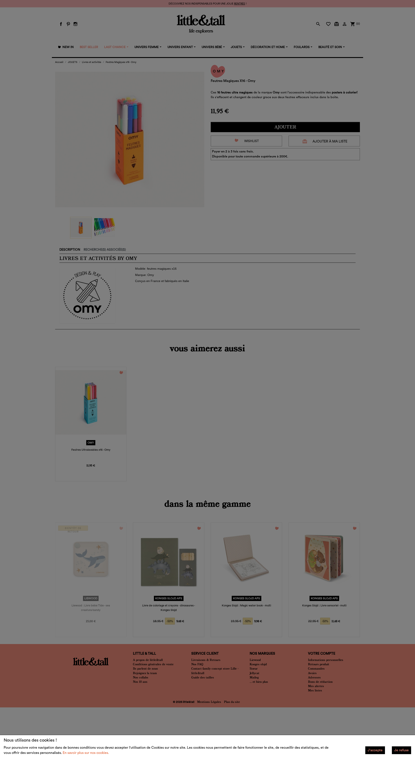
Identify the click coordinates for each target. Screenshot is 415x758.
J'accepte (375, 750)
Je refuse (401, 750)
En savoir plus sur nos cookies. (86, 753)
